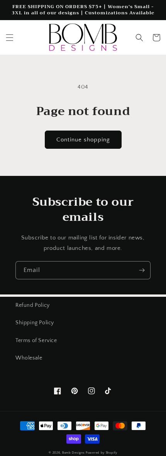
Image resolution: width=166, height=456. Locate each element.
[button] (9, 37)
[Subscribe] (141, 270)
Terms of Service (36, 340)
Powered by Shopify (101, 452)
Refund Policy (32, 305)
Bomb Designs (73, 452)
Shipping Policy (34, 323)
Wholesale (28, 358)
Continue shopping (83, 139)
